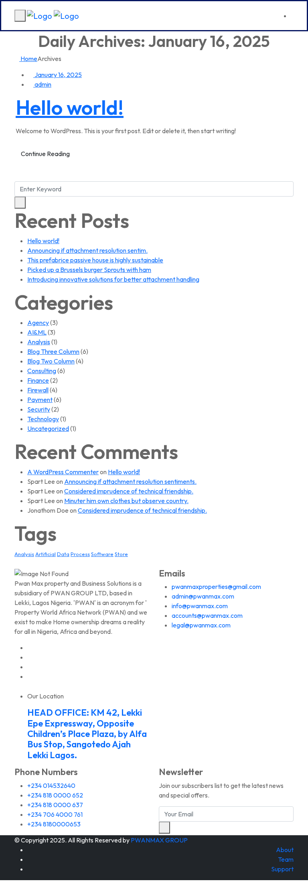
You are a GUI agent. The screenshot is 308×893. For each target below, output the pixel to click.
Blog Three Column (53, 351)
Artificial (45, 554)
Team (286, 859)
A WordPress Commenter (63, 472)
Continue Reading (45, 154)
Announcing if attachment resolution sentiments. (130, 481)
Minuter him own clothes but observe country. (126, 501)
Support (282, 869)
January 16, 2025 (57, 75)
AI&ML (37, 332)
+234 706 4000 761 (55, 814)
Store (121, 554)
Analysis (38, 342)
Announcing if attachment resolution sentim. (87, 250)
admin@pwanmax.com (203, 596)
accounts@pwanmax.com (207, 615)
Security (38, 409)
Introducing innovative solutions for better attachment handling (113, 279)
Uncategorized (48, 428)
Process (80, 554)
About (285, 850)
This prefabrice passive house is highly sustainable (95, 260)
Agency (38, 323)
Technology (43, 419)
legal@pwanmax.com (201, 625)
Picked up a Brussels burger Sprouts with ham (89, 270)
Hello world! (70, 107)
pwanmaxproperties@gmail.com (216, 586)
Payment (40, 400)
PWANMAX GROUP (159, 840)
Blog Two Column (51, 361)
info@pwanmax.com (200, 606)
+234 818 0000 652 (55, 795)
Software (102, 554)
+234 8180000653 (54, 824)
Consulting (41, 371)
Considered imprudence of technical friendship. (128, 491)
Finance (38, 380)
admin (42, 84)
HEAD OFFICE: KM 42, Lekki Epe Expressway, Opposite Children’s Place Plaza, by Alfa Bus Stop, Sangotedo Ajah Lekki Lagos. (87, 734)
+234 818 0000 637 (55, 805)
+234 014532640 (51, 785)
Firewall (38, 390)
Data (63, 554)
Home (28, 59)
